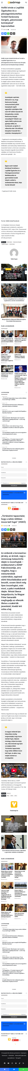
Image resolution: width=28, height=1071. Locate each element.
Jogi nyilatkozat (11, 1058)
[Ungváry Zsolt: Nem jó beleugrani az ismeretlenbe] (7, 368)
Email (2, 467)
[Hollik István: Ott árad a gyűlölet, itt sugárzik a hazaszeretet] (21, 333)
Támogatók (18, 1058)
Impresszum (4, 1055)
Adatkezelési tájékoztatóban (15, 483)
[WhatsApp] (8, 33)
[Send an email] (8, 29)
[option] (14, 272)
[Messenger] (5, 33)
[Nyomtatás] (14, 33)
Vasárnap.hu (23, 1053)
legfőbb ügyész (5, 244)
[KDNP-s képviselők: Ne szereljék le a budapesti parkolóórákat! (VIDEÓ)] (7, 333)
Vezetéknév (3, 472)
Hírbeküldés (11, 1055)
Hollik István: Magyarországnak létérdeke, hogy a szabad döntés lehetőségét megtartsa (7, 357)
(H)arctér (8, 269)
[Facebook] (2, 33)
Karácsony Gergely (17, 242)
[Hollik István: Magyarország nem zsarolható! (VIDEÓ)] (21, 349)
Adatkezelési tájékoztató (20, 1055)
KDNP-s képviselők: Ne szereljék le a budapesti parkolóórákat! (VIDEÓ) (7, 340)
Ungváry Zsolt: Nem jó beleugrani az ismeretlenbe (7, 375)
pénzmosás (12, 244)
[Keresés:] (26, 3)
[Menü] (2, 3)
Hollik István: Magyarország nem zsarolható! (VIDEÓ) (20, 356)
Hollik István (9, 242)
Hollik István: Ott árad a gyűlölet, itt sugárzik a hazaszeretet (21, 340)
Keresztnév (3, 477)
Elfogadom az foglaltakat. (14, 483)
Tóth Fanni (5, 29)
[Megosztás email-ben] (11, 33)
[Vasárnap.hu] (14, 2)
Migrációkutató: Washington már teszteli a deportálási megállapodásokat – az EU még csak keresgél (13, 276)
